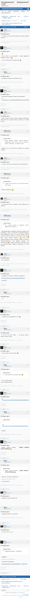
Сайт (4, 69)
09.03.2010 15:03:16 (7, 393)
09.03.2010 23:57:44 (7, 526)
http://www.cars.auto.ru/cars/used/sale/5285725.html (13, 278)
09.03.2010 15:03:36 (7, 442)
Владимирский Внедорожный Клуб (15, 3)
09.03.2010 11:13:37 (7, 199)
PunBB (10, 592)
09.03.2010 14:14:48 (7, 270)
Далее (24, 20)
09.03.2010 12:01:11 (7, 254)
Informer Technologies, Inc (20, 592)
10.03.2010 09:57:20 (7, 542)
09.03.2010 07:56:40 (7, 73)
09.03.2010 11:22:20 (7, 216)
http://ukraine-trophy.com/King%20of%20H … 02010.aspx (14, 563)
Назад (8, 20)
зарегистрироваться (6, 24)
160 (21, 20)
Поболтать (26, 16)
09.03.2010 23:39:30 (7, 508)
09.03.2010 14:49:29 (7, 311)
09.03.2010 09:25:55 (7, 91)
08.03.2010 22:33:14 (7, 30)
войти (19, 23)
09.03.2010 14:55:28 (7, 366)
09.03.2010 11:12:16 (7, 174)
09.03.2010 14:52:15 (7, 329)
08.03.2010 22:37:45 (7, 48)
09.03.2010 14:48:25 (7, 293)
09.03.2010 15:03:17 (7, 413)
